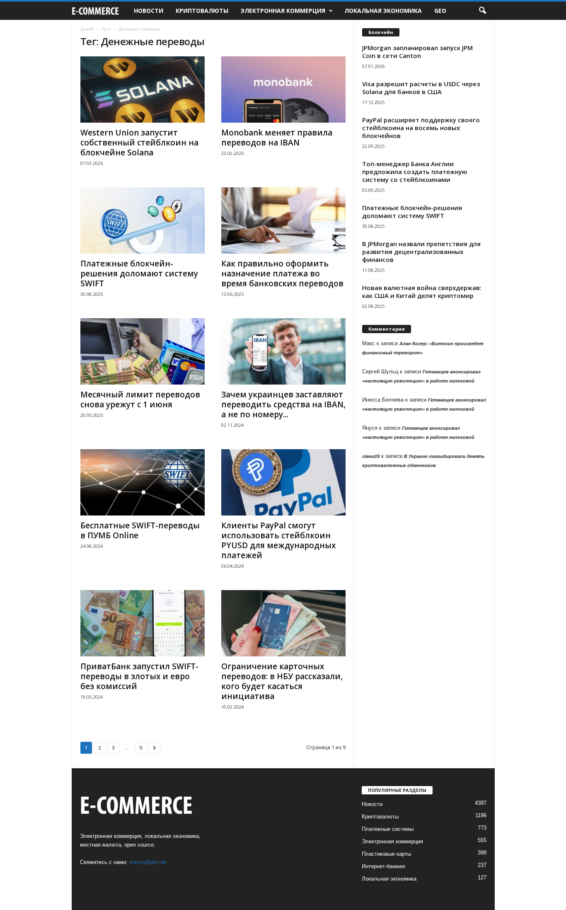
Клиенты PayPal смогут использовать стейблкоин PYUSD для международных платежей (278, 540)
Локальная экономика (383, 11)
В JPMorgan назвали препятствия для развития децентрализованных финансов (421, 252)
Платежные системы (388, 829)
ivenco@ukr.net (148, 862)
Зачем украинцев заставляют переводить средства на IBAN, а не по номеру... (283, 404)
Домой (87, 29)
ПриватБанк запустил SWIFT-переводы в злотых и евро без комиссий (139, 676)
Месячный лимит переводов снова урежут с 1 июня (140, 399)
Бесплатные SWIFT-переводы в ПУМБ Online (140, 530)
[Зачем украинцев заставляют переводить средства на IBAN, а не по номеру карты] (283, 351)
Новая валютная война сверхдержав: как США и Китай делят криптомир (421, 291)
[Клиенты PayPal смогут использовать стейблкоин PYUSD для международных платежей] (283, 482)
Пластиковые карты (386, 854)
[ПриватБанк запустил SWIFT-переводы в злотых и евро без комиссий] (142, 623)
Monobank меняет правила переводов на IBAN (276, 137)
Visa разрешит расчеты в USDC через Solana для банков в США (421, 88)
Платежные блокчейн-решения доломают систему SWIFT (139, 273)
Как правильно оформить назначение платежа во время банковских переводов (282, 273)
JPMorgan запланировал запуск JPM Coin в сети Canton (417, 52)
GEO (440, 11)
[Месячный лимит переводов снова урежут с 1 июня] (142, 351)
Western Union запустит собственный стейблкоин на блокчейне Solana (139, 142)
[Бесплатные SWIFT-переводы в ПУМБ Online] (142, 482)
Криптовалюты (202, 11)
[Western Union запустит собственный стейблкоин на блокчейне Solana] (142, 89)
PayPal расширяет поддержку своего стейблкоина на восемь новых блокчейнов (421, 128)
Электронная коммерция (283, 11)
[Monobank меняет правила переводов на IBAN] (283, 89)
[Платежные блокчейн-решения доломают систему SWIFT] (142, 220)
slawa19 (371, 456)
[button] (482, 11)
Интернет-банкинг (384, 866)
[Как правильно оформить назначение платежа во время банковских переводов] (283, 220)
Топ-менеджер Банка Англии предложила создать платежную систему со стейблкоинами (414, 172)
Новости (148, 11)
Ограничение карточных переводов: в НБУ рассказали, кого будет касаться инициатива (282, 681)
